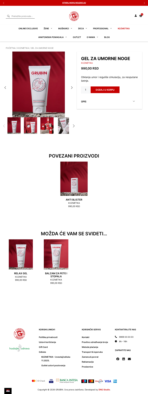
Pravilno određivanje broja (95, 342)
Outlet (77, 37)
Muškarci (63, 28)
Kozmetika (124, 28)
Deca (81, 28)
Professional (101, 28)
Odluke (42, 352)
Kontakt (85, 337)
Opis (83, 101)
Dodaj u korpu (105, 89)
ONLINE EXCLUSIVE (28, 28)
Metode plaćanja (90, 347)
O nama (91, 37)
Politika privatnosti (48, 337)
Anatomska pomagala (51, 37)
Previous (3, 2)
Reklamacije (88, 362)
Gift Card (43, 347)
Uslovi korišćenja (47, 342)
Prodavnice (87, 366)
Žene (46, 28)
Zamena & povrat (90, 357)
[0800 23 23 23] (124, 336)
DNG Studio (104, 389)
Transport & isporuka (92, 352)
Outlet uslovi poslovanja (53, 365)
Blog (107, 37)
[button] (118, 359)
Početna (10, 48)
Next (144, 2)
